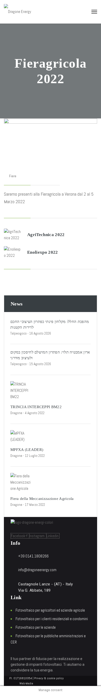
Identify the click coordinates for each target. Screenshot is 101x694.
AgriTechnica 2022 (46, 234)
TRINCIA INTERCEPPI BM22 (36, 407)
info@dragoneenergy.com (37, 569)
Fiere (12, 176)
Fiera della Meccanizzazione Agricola (42, 499)
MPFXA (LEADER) (26, 450)
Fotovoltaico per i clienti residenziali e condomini (52, 618)
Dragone (16, 413)
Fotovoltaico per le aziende (36, 627)
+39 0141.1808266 (33, 556)
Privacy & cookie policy (49, 678)
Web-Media (26, 683)
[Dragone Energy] (17, 11)
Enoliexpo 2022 (42, 252)
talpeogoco (18, 333)
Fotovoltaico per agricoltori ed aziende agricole (50, 610)
